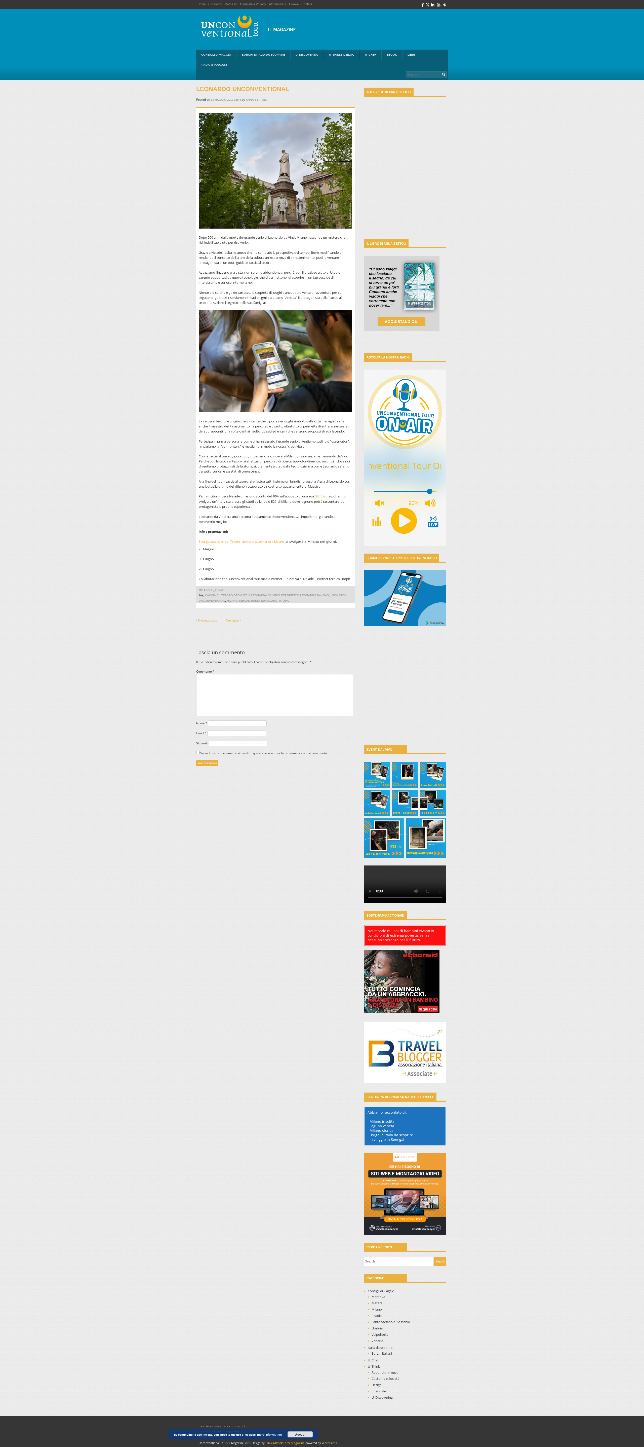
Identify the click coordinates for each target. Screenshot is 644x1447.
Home (201, 4)
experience (290, 595)
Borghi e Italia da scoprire (263, 54)
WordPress (329, 1443)
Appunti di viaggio (385, 1372)
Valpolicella (380, 1334)
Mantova (378, 1296)
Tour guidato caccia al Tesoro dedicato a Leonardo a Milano (242, 541)
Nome (201, 723)
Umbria (377, 1328)
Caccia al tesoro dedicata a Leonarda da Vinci (242, 595)
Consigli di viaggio (216, 54)
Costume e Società (385, 1378)
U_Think (217, 590)
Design (377, 1385)
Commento (205, 671)
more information (269, 1434)
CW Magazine (295, 1443)
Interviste (379, 1391)
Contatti (306, 4)
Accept (300, 1434)
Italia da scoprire (380, 1347)
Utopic (284, 600)
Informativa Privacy (253, 4)
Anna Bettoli (256, 99)
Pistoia (377, 1315)
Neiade (244, 600)
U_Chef (370, 54)
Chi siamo (215, 4)
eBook (392, 54)
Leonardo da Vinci (314, 595)
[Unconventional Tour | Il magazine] (251, 29)
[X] (428, 6)
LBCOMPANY (274, 1443)
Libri (411, 54)
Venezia (377, 1341)
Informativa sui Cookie (283, 4)
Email (201, 733)
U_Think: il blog (341, 54)
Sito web (202, 743)
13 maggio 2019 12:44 (226, 99)
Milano (204, 590)
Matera (377, 1303)
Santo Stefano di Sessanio (391, 1322)
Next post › (233, 620)
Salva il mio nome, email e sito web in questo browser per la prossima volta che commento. (264, 753)
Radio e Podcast (214, 64)
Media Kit (231, 4)
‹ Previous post (206, 620)
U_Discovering (307, 54)
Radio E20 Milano (264, 600)
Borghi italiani (382, 1353)
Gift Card (321, 496)
